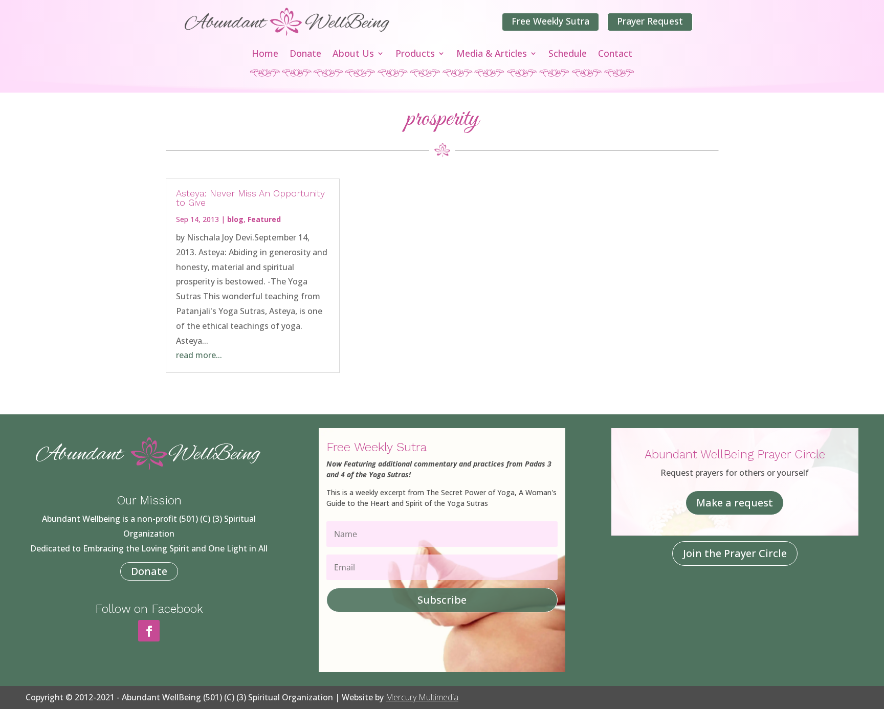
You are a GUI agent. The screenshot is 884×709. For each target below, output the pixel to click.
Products (415, 54)
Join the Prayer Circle (735, 553)
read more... (199, 355)
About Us (353, 54)
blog (235, 219)
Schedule (567, 54)
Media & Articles (491, 54)
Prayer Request (650, 21)
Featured (264, 219)
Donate (305, 54)
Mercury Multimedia (422, 697)
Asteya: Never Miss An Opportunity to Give (250, 198)
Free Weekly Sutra (550, 21)
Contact (615, 54)
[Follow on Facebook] (149, 630)
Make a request (734, 502)
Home (265, 54)
